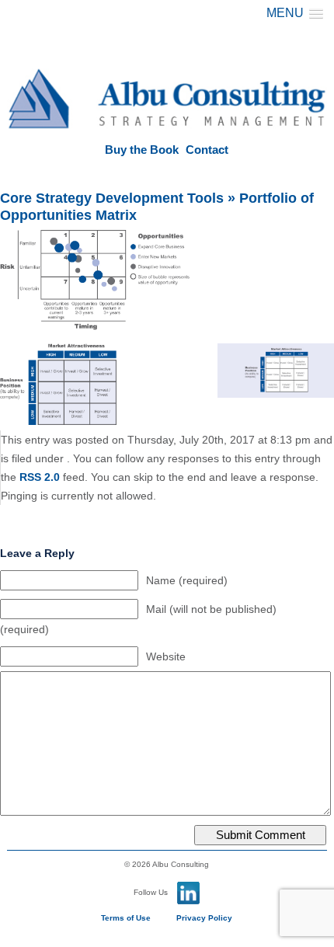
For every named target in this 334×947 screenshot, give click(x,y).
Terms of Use (126, 918)
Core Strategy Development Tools (112, 198)
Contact (207, 149)
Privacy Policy (204, 918)
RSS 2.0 (39, 477)
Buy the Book (142, 149)
